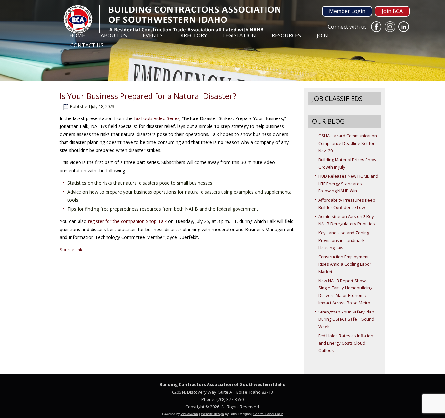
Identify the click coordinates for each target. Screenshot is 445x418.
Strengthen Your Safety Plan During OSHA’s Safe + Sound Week (346, 319)
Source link (71, 249)
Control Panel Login (268, 414)
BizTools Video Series (156, 118)
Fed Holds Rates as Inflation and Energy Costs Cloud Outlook (345, 343)
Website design (212, 414)
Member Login (347, 11)
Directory (192, 35)
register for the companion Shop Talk (127, 221)
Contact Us (87, 45)
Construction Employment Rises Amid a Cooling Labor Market (344, 264)
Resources (286, 35)
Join (322, 35)
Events (153, 35)
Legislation (239, 35)
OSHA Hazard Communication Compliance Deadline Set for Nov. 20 (347, 143)
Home (77, 35)
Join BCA (392, 11)
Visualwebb (189, 414)
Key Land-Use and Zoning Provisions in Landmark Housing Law (343, 240)
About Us (114, 35)
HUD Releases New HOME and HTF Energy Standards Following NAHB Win (348, 183)
